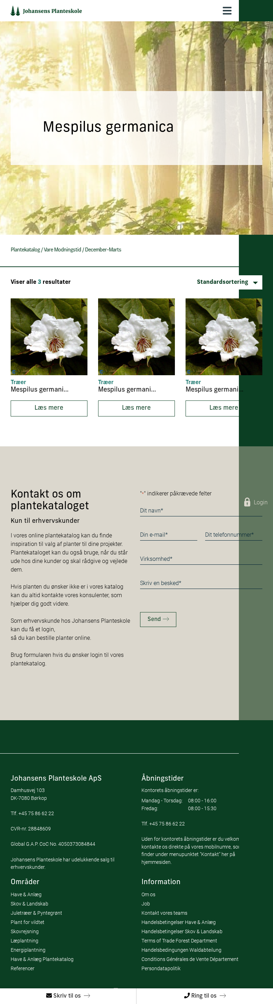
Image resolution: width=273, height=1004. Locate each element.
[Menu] (227, 10)
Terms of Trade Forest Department (179, 940)
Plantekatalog (25, 250)
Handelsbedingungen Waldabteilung (181, 949)
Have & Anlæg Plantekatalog (42, 959)
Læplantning (24, 940)
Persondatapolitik (161, 968)
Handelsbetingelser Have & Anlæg (178, 922)
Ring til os (203, 996)
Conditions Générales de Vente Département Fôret (196, 959)
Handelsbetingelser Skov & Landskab (182, 931)
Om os (148, 894)
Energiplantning (28, 949)
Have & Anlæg (26, 894)
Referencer (22, 968)
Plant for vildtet (27, 922)
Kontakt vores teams (164, 912)
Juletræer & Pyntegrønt (36, 912)
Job (145, 903)
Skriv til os (66, 996)
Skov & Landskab (29, 903)
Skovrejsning (25, 931)
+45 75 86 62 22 (36, 813)
